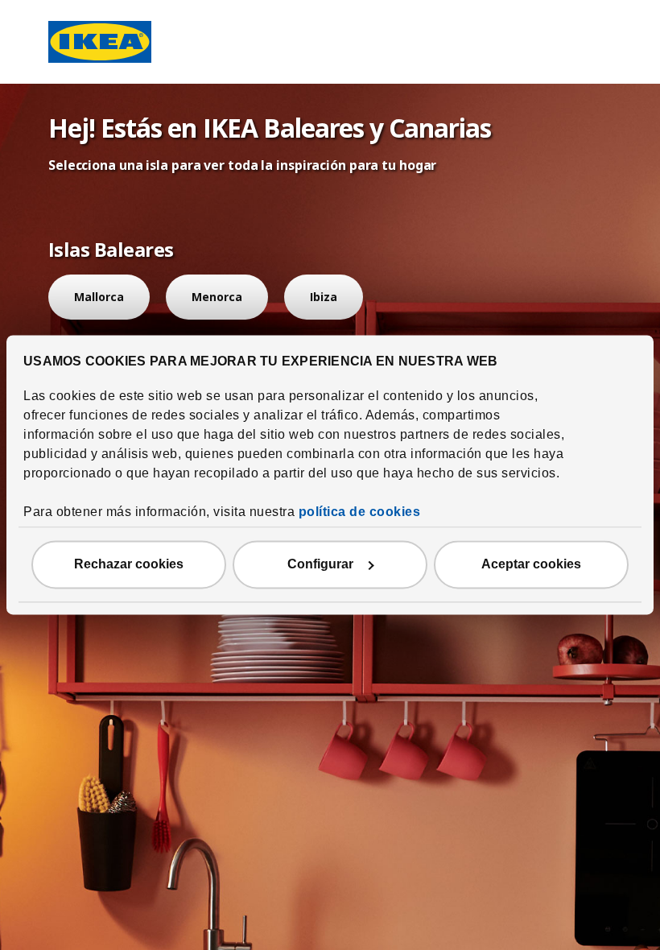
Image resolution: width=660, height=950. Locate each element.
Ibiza (323, 296)
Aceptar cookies (531, 565)
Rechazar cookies (129, 565)
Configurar (320, 565)
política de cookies (360, 512)
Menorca (217, 296)
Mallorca (99, 296)
